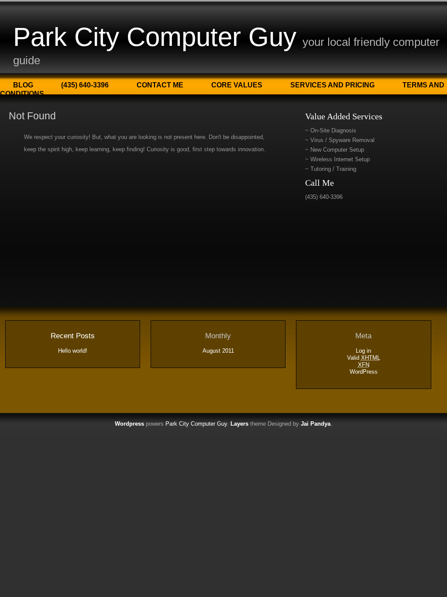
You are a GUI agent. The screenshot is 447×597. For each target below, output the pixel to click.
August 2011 (218, 350)
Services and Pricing (332, 85)
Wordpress (129, 423)
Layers (239, 423)
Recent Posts (73, 336)
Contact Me (160, 85)
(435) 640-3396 (85, 85)
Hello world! (72, 350)
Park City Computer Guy (154, 37)
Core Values (236, 85)
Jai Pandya (315, 423)
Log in (363, 350)
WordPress (364, 371)
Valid (363, 357)
